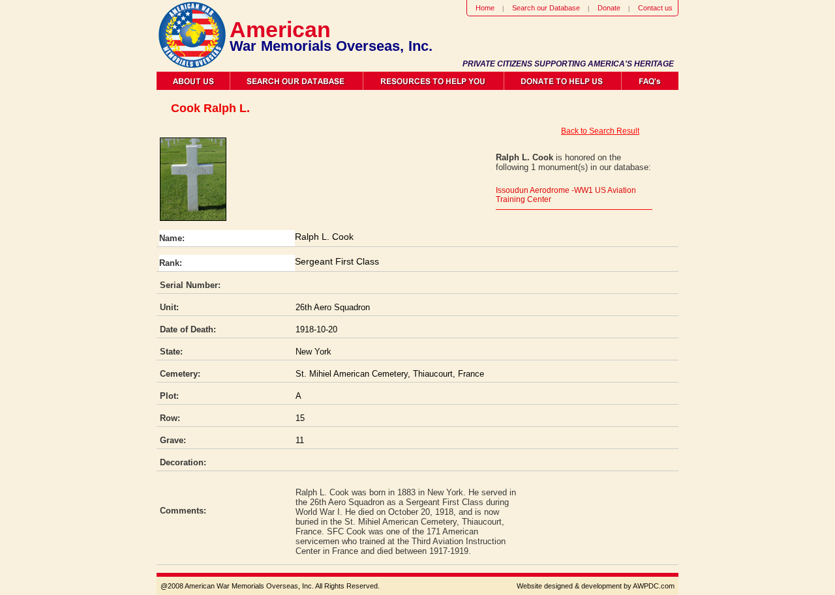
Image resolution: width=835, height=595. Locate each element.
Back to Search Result (600, 131)
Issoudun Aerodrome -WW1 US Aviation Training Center (566, 195)
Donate (609, 8)
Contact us (655, 8)
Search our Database (546, 8)
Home (485, 8)
